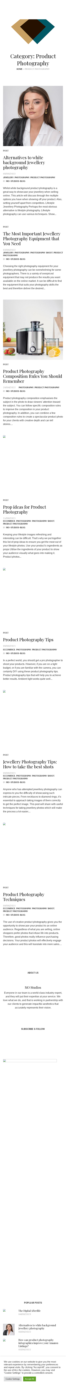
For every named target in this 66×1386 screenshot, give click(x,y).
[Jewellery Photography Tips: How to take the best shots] (33, 720)
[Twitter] (35, 11)
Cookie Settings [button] (13, 1379)
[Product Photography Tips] (33, 598)
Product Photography (42, 177)
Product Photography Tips (28, 639)
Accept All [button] (29, 1379)
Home (19, 69)
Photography (22, 177)
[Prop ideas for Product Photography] (33, 465)
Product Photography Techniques (23, 896)
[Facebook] (23, 11)
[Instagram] (29, 11)
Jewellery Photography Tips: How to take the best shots (30, 764)
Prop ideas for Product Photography (24, 509)
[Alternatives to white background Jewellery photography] (33, 116)
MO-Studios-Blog (15, 181)
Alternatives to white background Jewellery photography (24, 162)
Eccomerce (9, 521)
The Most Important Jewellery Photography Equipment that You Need (31, 238)
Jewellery (8, 177)
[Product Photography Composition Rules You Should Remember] (33, 330)
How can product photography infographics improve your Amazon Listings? (38, 1343)
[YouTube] (41, 11)
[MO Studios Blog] (33, 31)
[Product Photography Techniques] (33, 853)
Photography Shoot (41, 252)
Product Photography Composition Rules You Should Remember (32, 376)
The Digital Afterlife (29, 1310)
